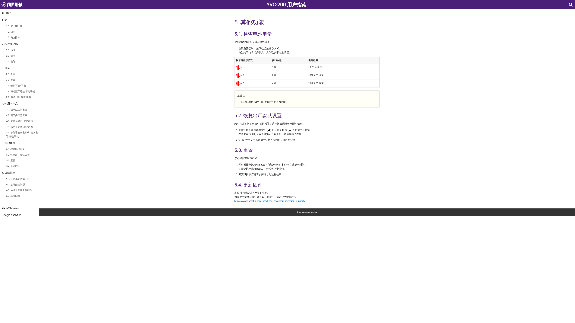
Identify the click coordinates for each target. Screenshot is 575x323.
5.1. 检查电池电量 (15, 149)
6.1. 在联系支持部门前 (18, 178)
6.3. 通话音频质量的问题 (19, 190)
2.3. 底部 (10, 61)
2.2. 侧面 (10, 55)
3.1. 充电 (10, 74)
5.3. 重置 (10, 160)
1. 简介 (6, 20)
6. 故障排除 (8, 172)
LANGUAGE (12, 207)
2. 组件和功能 (10, 44)
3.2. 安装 (10, 80)
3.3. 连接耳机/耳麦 (16, 85)
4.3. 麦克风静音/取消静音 (19, 121)
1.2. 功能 (10, 31)
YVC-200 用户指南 (287, 4)
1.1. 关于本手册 (14, 26)
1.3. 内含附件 (13, 37)
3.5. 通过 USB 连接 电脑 (18, 97)
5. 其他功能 (8, 143)
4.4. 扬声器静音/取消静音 (19, 126)
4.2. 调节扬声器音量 (16, 115)
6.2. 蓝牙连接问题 (15, 184)
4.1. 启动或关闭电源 (16, 109)
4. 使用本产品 (10, 103)
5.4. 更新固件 (13, 166)
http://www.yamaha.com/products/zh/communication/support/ (269, 200)
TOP (8, 13)
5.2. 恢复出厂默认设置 (18, 154)
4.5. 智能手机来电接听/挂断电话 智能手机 (22, 134)
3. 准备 (6, 68)
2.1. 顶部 (10, 50)
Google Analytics (11, 215)
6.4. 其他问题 (13, 196)
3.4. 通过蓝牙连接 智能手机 (20, 91)
